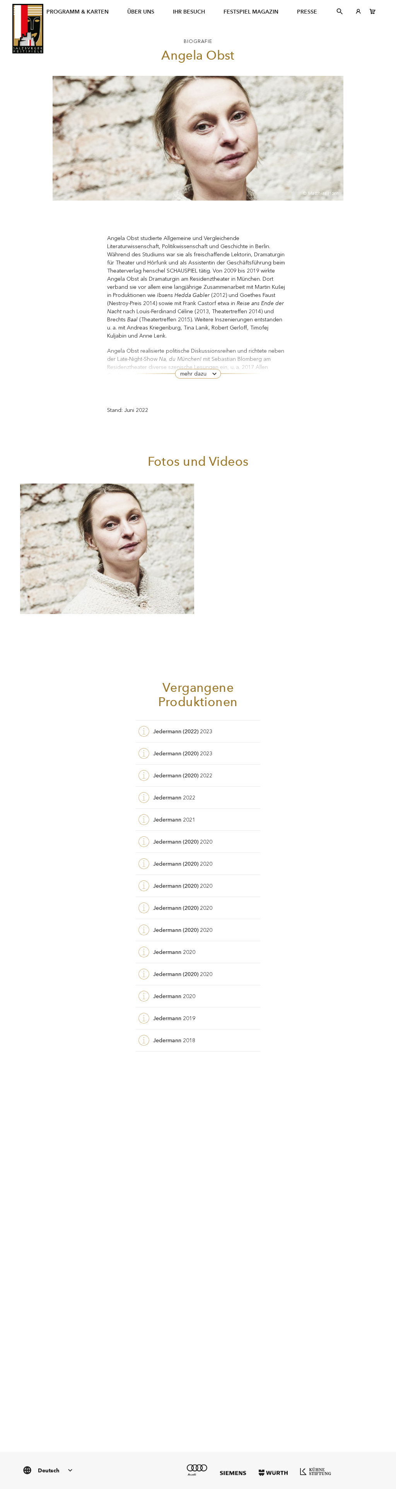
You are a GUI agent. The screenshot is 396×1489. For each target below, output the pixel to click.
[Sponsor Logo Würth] (273, 1473)
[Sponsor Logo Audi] (197, 1469)
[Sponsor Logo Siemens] (233, 1473)
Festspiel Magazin (251, 11)
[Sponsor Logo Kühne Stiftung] (315, 1471)
